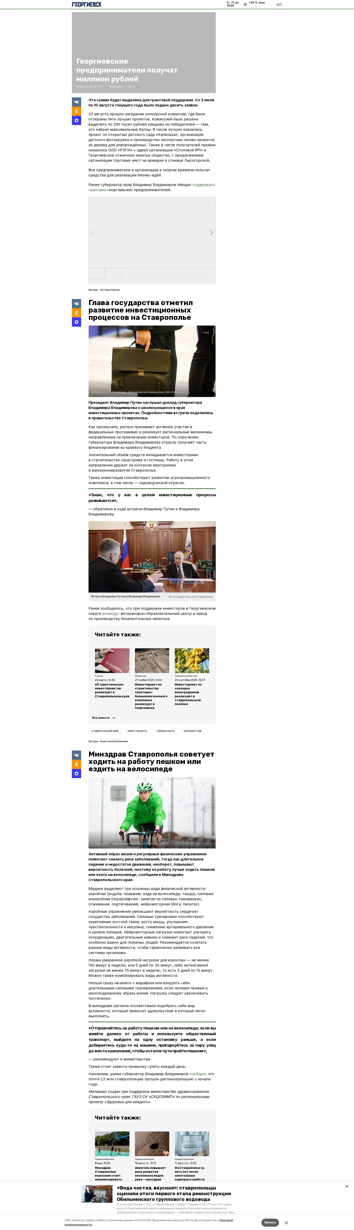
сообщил (197, 1074)
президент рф (192, 730)
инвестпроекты (137, 730)
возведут (110, 613)
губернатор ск (165, 730)
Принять (270, 1222)
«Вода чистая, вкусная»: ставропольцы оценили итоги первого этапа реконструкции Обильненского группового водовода (174, 1193)
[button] (96, 1194)
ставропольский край (105, 730)
